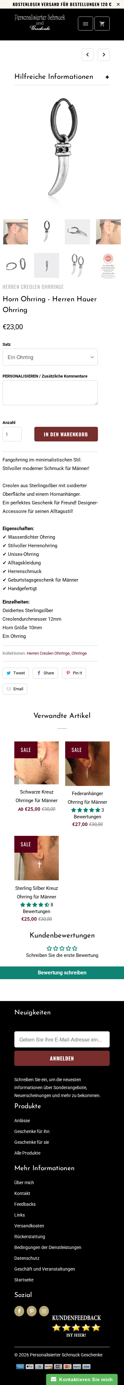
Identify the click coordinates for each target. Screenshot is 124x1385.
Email (18, 688)
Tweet (19, 673)
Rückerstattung (29, 1236)
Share (49, 673)
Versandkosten (29, 1225)
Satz (7, 344)
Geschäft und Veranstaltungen (44, 1269)
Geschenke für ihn (32, 1131)
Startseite (23, 1279)
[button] (86, 810)
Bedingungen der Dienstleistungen (47, 1247)
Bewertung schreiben (62, 973)
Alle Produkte (27, 1153)
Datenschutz (26, 1258)
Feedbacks (25, 1204)
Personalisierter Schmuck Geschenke (66, 1354)
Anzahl (9, 422)
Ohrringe (79, 653)
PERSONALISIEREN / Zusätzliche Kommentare (45, 376)
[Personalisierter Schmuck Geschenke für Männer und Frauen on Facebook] (19, 1311)
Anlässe (22, 1120)
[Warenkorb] (102, 24)
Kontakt (22, 1193)
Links (19, 1215)
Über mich (24, 1182)
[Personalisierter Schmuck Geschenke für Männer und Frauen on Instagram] (44, 1311)
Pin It (77, 673)
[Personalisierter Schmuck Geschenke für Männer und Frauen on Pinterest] (32, 1311)
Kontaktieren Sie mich (84, 1379)
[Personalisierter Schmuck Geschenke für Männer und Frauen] (39, 26)
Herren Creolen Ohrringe (33, 286)
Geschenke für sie (31, 1142)
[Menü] (85, 24)
